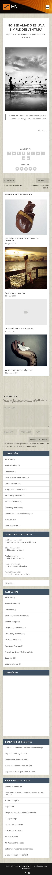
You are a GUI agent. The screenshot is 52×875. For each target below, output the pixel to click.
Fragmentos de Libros (14, 489)
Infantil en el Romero (14, 825)
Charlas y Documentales (15, 477)
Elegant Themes (25, 866)
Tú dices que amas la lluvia (18, 574)
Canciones (9, 471)
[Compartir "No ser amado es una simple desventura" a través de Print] (28, 158)
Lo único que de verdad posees (19, 370)
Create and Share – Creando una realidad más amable (24, 793)
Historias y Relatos (13, 495)
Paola (7, 556)
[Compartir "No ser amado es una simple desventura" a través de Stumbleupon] (43, 153)
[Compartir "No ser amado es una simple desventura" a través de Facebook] (9, 153)
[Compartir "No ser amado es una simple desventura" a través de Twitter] (13, 153)
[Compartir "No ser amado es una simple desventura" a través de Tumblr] (23, 153)
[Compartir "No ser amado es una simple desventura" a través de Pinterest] (28, 153)
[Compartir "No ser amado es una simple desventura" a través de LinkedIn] (33, 153)
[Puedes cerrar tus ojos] (26, 268)
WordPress (26, 869)
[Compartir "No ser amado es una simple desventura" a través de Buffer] (38, 153)
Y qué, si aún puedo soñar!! (16, 855)
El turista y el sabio (15, 550)
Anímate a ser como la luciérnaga (21, 542)
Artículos (9, 459)
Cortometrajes (11, 483)
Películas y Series (12, 501)
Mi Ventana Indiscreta (14, 843)
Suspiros (8, 519)
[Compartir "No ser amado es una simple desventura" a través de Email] (23, 158)
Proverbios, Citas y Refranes (29, 34)
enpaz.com (9, 806)
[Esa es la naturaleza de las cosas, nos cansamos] (26, 217)
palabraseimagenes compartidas (19, 849)
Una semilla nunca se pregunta (19, 328)
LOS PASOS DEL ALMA (14, 831)
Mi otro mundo (11, 837)
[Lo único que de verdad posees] (26, 350)
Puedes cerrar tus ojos (15, 293)
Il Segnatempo (11, 818)
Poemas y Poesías (12, 507)
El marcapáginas (12, 800)
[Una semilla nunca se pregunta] (26, 312)
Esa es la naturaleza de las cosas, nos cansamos (22, 239)
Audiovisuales (11, 465)
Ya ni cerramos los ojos (17, 566)
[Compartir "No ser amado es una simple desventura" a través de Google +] (18, 153)
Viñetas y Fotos (11, 525)
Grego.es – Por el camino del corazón (20, 812)
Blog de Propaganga (13, 786)
